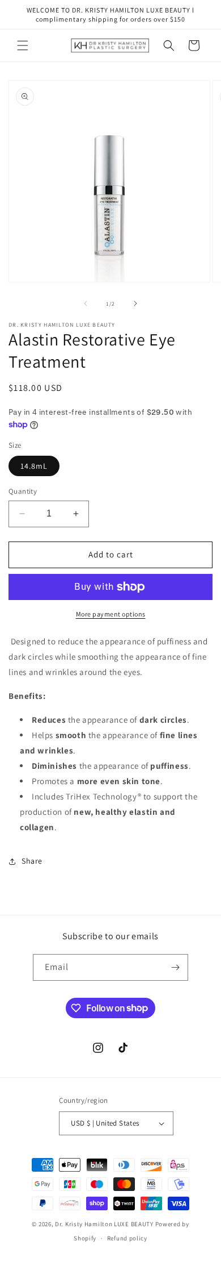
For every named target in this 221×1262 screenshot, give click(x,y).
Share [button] (32, 861)
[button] (22, 45)
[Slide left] (85, 303)
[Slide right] (135, 303)
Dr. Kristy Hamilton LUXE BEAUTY (104, 1224)
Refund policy (127, 1238)
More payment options (111, 614)
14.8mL (34, 466)
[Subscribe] (175, 967)
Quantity (22, 491)
